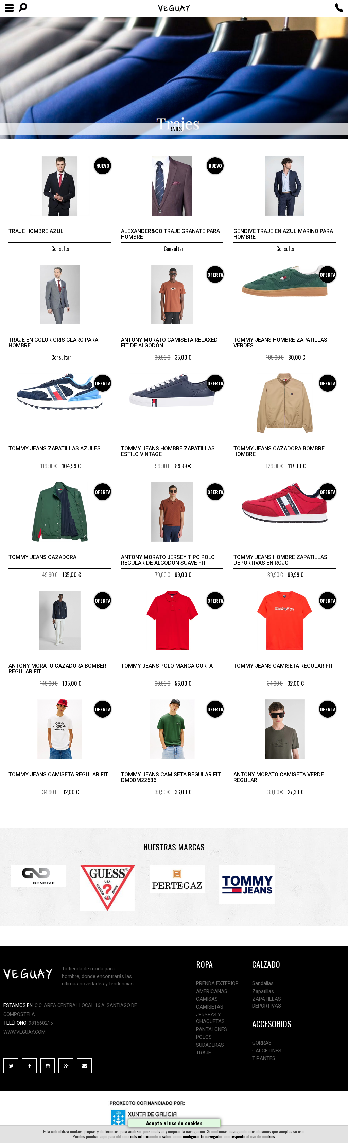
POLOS (204, 1037)
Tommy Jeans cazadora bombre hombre (279, 451)
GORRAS (262, 1043)
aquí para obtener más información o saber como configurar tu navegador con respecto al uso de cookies (187, 1136)
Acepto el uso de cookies (174, 1123)
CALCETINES (266, 1051)
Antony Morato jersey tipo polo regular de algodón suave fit (168, 560)
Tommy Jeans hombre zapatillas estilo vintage (168, 451)
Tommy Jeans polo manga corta (167, 666)
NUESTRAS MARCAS (174, 846)
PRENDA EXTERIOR (217, 983)
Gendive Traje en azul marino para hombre (283, 234)
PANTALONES (211, 1029)
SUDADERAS (210, 1045)
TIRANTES (263, 1058)
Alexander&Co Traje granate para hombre (170, 234)
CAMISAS (207, 999)
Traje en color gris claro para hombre (53, 343)
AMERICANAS (211, 991)
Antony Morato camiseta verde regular (278, 777)
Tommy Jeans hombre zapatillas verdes (280, 343)
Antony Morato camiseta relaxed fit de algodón (169, 343)
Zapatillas (263, 991)
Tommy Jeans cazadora (42, 557)
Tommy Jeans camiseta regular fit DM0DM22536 (171, 777)
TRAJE (203, 1053)
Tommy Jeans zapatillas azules (54, 448)
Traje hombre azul (36, 231)
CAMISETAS (209, 1007)
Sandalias (263, 983)
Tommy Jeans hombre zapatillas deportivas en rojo (280, 560)
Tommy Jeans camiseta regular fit (283, 666)
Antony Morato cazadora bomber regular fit (57, 669)
